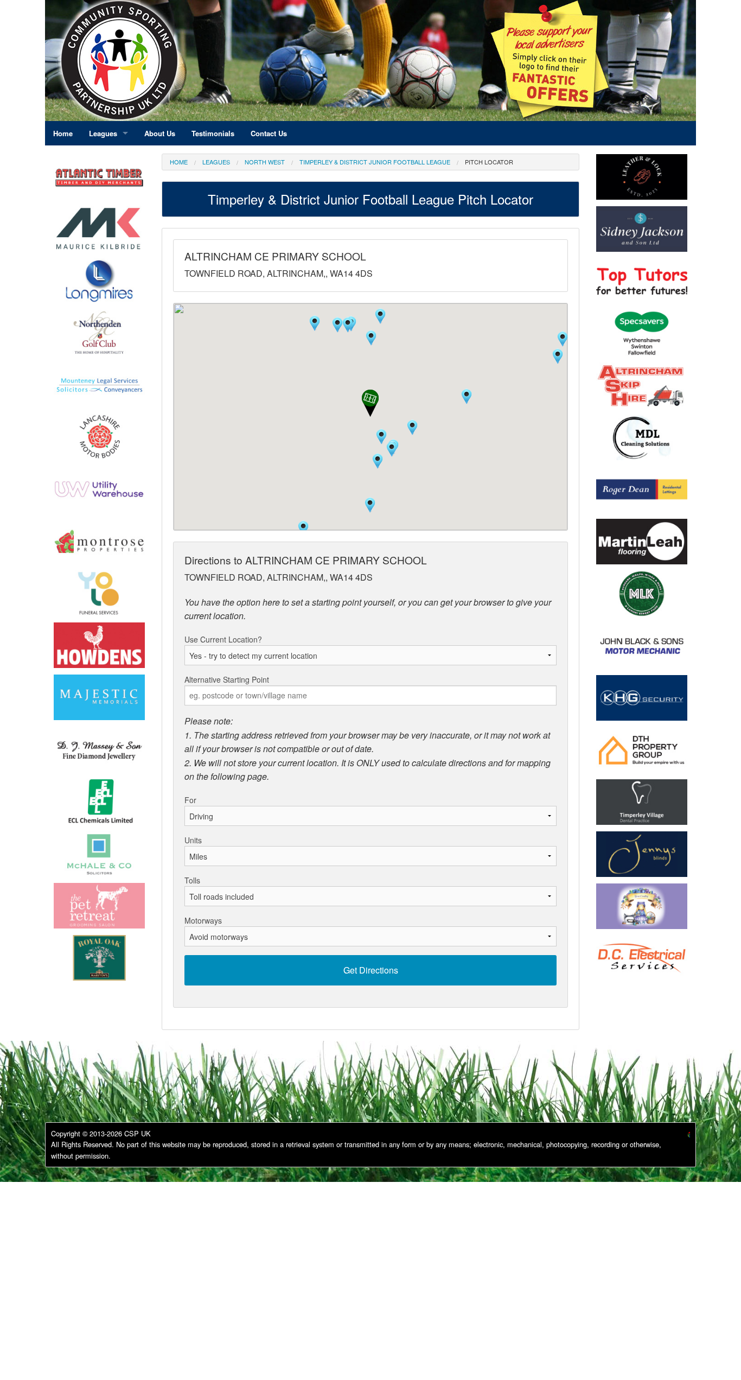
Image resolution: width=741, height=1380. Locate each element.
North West (265, 161)
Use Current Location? (223, 639)
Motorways (203, 920)
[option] (99, 231)
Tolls (192, 880)
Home (179, 161)
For (190, 799)
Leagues (216, 161)
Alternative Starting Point (226, 679)
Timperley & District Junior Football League (374, 161)
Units (193, 840)
